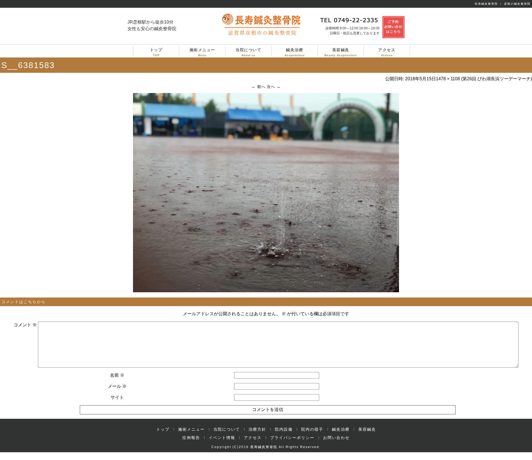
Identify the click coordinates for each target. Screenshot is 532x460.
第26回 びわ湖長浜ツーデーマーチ (496, 78)
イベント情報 (222, 437)
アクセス (386, 52)
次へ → (274, 86)
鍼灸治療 (295, 52)
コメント (25, 324)
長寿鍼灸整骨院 (263, 447)
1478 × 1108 (448, 78)
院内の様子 (312, 429)
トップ (156, 52)
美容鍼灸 (340, 52)
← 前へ (258, 86)
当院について (248, 52)
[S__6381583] (266, 291)
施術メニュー (202, 52)
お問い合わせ (336, 437)
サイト (117, 397)
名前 (117, 375)
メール (117, 386)
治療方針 (257, 429)
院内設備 (284, 429)
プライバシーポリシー (292, 437)
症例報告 (191, 437)
